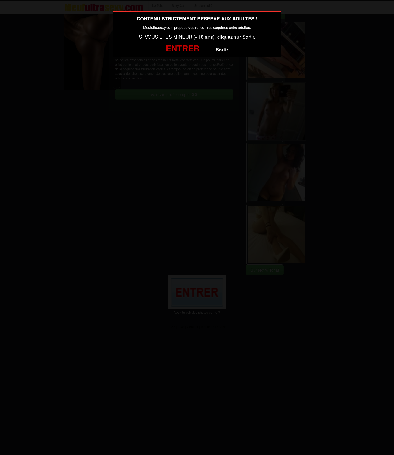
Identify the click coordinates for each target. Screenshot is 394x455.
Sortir (222, 49)
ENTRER (183, 48)
